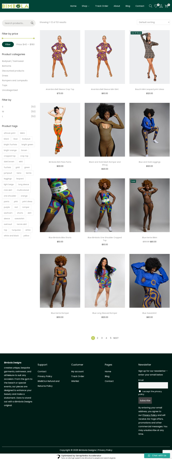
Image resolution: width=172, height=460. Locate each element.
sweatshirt (19, 218)
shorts (20, 213)
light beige (9, 184)
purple (7, 207)
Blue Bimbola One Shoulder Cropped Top (105, 239)
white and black (11, 235)
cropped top (10, 156)
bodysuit (26, 139)
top (5, 230)
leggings (8, 178)
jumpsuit (8, 173)
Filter (8, 44)
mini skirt (8, 190)
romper (25, 207)
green (27, 167)
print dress (27, 201)
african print (9, 133)
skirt (29, 213)
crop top (24, 156)
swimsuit (8, 224)
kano (19, 173)
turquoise (16, 230)
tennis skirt (22, 224)
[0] (155, 6)
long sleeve (23, 184)
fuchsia (7, 167)
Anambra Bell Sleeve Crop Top (60, 89)
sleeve (7, 218)
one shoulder (10, 196)
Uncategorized (10, 90)
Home (108, 371)
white (28, 230)
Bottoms (6, 65)
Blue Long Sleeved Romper (104, 313)
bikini (22, 133)
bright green (27, 144)
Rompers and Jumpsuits (15, 80)
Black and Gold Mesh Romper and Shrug (105, 163)
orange (24, 196)
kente (28, 173)
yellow (26, 235)
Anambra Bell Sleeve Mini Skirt (105, 89)
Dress (5, 75)
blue (16, 139)
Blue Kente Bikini (149, 237)
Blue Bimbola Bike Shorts (60, 237)
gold (18, 167)
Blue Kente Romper (60, 313)
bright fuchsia (10, 144)
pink (16, 201)
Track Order (77, 376)
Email (141, 380)
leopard (20, 178)
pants (6, 201)
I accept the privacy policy (150, 393)
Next (116, 338)
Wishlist (75, 381)
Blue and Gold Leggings (149, 162)
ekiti (21, 161)
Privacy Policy (45, 376)
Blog (107, 376)
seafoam (8, 213)
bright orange (10, 150)
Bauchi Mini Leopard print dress (149, 89)
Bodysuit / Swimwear (13, 61)
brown (24, 150)
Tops (4, 85)
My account (77, 371)
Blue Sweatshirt (149, 313)
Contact (42, 371)
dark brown (9, 161)
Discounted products (13, 70)
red (16, 207)
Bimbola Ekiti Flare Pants (60, 162)
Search (32, 23)
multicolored (23, 190)
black (6, 139)
